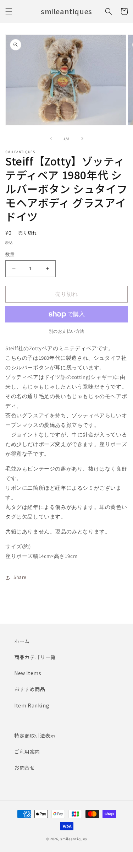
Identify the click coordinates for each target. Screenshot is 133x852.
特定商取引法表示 (35, 735)
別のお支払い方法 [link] (66, 331)
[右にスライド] (82, 138)
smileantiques (73, 838)
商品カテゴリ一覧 (35, 657)
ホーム (22, 641)
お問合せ (24, 767)
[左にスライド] (51, 138)
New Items (27, 673)
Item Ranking (31, 705)
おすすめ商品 (29, 689)
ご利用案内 (27, 751)
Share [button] (20, 577)
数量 (10, 254)
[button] (9, 11)
